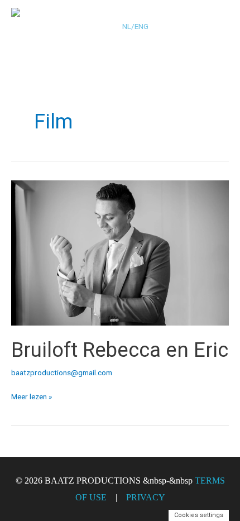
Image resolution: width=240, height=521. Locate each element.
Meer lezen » (31, 395)
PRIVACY (145, 497)
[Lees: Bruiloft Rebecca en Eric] (120, 251)
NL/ (128, 26)
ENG (141, 26)
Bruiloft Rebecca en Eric (119, 350)
